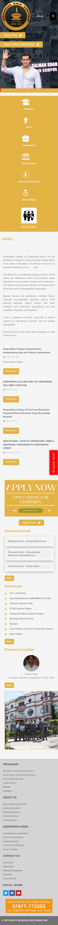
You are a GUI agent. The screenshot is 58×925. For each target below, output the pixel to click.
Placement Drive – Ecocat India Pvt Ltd (27, 541)
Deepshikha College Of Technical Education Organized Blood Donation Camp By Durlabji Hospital (26, 413)
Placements (29, 145)
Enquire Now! (53, 462)
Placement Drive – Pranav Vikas (23, 566)
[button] (3, 69)
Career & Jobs (28, 227)
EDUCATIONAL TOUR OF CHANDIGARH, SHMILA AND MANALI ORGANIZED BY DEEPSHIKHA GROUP (28, 444)
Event (29, 127)
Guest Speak (29, 199)
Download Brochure (28, 181)
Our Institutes (29, 163)
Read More (11, 371)
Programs (29, 109)
